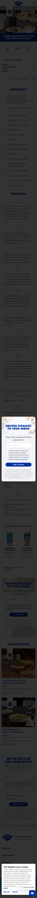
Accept (15, 892)
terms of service (21, 459)
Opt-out (7, 892)
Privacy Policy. (16, 476)
